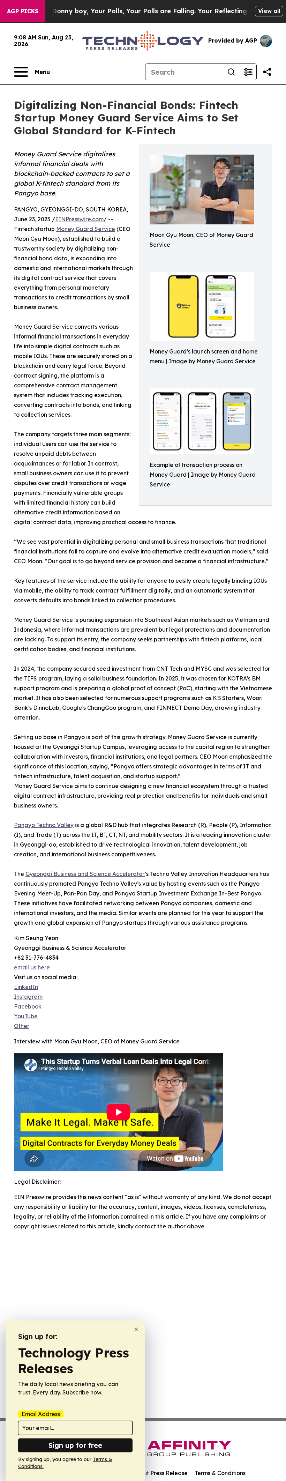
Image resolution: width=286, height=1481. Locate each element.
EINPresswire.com (79, 219)
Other (21, 1025)
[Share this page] (267, 72)
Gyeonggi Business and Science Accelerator (85, 873)
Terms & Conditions (220, 1472)
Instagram (28, 996)
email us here (32, 967)
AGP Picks (22, 11)
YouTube (26, 1016)
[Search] (231, 72)
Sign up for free (75, 1445)
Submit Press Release (159, 1472)
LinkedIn (26, 986)
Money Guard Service (85, 228)
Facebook (28, 1006)
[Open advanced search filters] (248, 72)
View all (269, 10)
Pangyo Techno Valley (44, 824)
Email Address (41, 1414)
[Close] (136, 1329)
